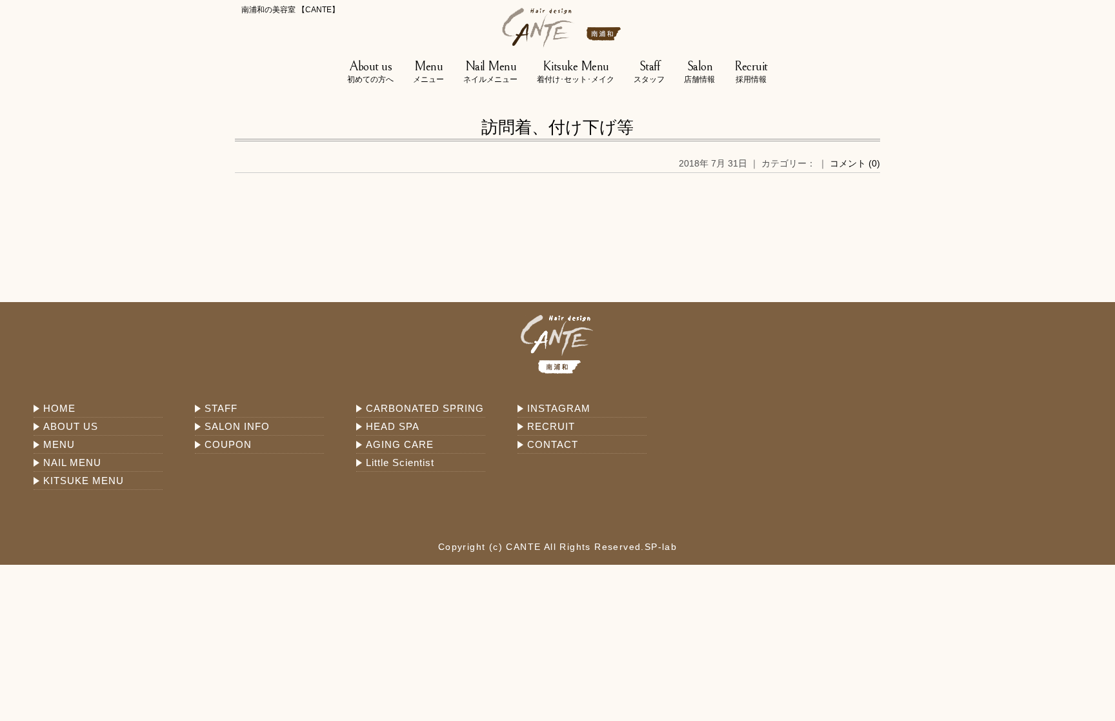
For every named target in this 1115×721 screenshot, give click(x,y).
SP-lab (661, 547)
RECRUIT (551, 426)
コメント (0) (855, 163)
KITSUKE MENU (83, 480)
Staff (649, 71)
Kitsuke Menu (575, 71)
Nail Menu (490, 71)
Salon (699, 71)
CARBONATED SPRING (425, 408)
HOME (59, 408)
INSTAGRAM (558, 408)
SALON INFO (237, 426)
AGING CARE (400, 444)
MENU (59, 444)
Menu (428, 71)
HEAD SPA (392, 426)
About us (370, 71)
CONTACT (552, 444)
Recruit (751, 71)
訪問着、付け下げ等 (557, 127)
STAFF (221, 408)
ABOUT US (70, 426)
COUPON (228, 444)
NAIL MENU (72, 462)
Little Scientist (400, 462)
